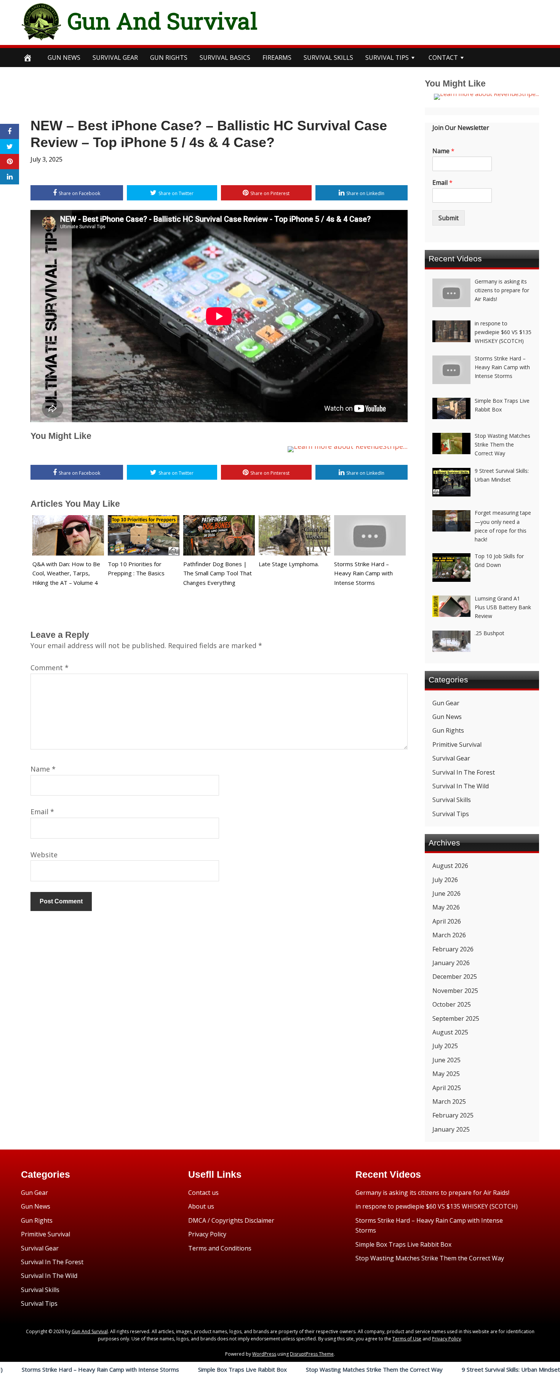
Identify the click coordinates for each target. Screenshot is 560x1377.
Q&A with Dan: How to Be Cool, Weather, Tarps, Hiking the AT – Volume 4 (66, 573)
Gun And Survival (162, 20)
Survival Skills (451, 800)
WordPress (264, 1354)
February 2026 (453, 949)
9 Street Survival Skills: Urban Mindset (455, 1369)
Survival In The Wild (460, 786)
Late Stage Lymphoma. (289, 564)
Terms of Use (406, 1338)
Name (43, 768)
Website (44, 854)
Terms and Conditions (219, 1248)
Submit (448, 218)
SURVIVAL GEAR (115, 57)
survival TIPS (387, 57)
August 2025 (450, 1032)
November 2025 (455, 990)
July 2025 (445, 1046)
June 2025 (446, 1060)
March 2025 (449, 1101)
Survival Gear (451, 758)
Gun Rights (168, 57)
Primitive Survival (457, 744)
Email (42, 811)
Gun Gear (445, 703)
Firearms (276, 57)
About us (201, 1206)
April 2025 (446, 1088)
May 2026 (446, 907)
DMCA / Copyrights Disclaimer (231, 1220)
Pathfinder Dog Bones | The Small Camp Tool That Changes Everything (217, 573)
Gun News (64, 57)
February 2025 (453, 1115)
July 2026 (445, 880)
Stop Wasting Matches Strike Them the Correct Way (318, 1369)
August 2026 (450, 865)
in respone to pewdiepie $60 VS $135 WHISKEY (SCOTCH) (436, 1206)
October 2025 (451, 1004)
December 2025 (454, 976)
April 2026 (446, 921)
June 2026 (446, 893)
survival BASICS (225, 57)
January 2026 (451, 963)
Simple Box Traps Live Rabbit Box (186, 1369)
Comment (49, 667)
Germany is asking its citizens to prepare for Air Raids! (432, 1192)
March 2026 (449, 935)
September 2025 (455, 1018)
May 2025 (446, 1074)
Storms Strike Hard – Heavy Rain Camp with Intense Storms (363, 573)
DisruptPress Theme (312, 1354)
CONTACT (443, 57)
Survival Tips (450, 814)
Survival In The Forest (463, 772)
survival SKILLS (328, 57)
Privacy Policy (207, 1234)
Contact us (203, 1192)
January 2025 (451, 1129)
